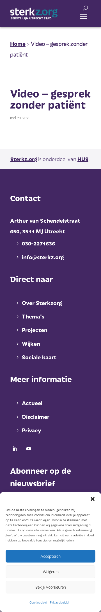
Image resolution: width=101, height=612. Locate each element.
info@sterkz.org (43, 257)
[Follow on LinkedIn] (14, 448)
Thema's (33, 316)
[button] (92, 499)
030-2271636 (38, 243)
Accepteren (50, 556)
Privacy (31, 430)
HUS (82, 159)
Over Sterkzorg (42, 302)
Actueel (32, 402)
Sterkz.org (23, 159)
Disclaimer (35, 416)
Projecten (34, 329)
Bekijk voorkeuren (50, 587)
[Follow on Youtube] (28, 448)
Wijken (31, 343)
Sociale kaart (39, 357)
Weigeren (51, 571)
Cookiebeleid (38, 602)
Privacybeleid (59, 602)
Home (18, 43)
